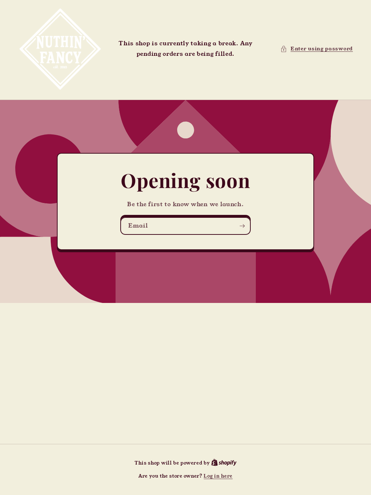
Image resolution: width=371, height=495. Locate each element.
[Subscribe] (242, 226)
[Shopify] (224, 462)
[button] (316, 48)
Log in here (218, 476)
